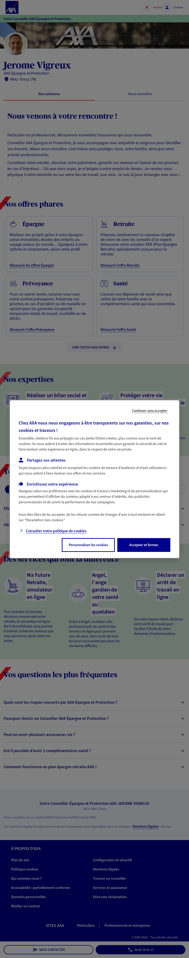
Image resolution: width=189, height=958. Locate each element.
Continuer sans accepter (150, 410)
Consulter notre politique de (56, 530)
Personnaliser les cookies (88, 544)
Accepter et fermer (143, 544)
